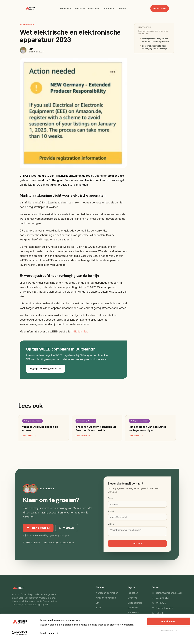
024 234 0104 (33, 542)
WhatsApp (68, 527)
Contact (122, 8)
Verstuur (137, 543)
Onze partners (135, 602)
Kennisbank (93, 8)
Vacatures (133, 607)
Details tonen (47, 633)
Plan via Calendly (40, 527)
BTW (98, 607)
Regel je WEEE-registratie (43, 368)
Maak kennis (159, 8)
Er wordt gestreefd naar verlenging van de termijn (154, 47)
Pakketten (80, 8)
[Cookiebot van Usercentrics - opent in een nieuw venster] (19, 633)
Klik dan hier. (80, 331)
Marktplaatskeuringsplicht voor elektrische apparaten (155, 40)
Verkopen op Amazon (107, 593)
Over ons (107, 8)
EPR (98, 602)
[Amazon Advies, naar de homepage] (30, 8)
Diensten (64, 8)
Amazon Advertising (106, 597)
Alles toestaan (168, 621)
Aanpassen (167, 630)
